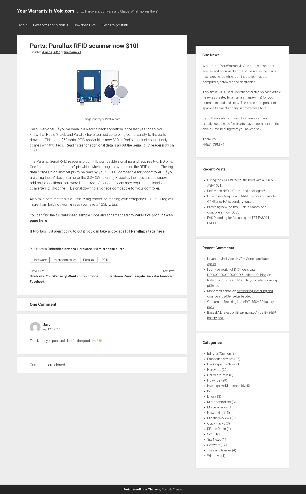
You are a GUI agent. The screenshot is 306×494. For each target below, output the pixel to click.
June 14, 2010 (51, 52)
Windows (214, 455)
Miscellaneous (217, 407)
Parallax (89, 260)
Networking (215, 412)
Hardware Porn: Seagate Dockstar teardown (141, 276)
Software (213, 445)
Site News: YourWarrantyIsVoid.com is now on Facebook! (64, 278)
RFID (105, 260)
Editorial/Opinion (219, 353)
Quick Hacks (216, 423)
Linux (211, 396)
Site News (214, 439)
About (23, 25)
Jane (46, 324)
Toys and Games (219, 450)
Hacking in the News (221, 364)
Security (213, 434)
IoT (209, 391)
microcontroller (65, 260)
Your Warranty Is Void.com (45, 11)
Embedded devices (61, 249)
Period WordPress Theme (140, 489)
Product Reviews (219, 418)
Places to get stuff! (114, 25)
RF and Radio (216, 429)
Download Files (85, 25)
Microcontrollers (111, 249)
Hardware (84, 249)
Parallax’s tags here (148, 231)
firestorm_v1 (72, 52)
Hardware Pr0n (217, 375)
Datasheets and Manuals (50, 25)
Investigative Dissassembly (226, 386)
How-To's (214, 380)
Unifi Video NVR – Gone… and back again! (236, 191)
